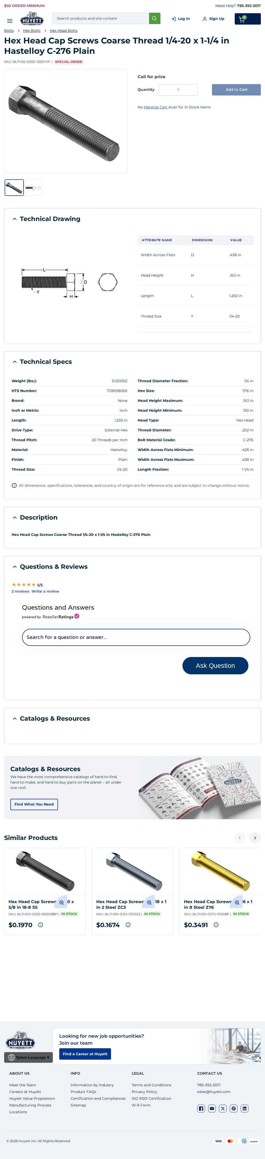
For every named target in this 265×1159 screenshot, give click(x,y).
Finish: (18, 459)
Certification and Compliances (98, 1098)
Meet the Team (22, 1085)
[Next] (255, 838)
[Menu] (10, 21)
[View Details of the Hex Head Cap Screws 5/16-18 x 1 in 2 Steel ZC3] (132, 871)
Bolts (9, 30)
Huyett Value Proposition (32, 1098)
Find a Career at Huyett (85, 1054)
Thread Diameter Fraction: (163, 381)
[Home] (32, 18)
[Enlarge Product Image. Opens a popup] (60, 901)
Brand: (18, 400)
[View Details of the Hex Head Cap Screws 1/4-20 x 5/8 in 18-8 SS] (44, 871)
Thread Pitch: (24, 440)
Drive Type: (22, 430)
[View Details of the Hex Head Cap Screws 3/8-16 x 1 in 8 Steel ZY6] (220, 871)
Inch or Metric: (25, 410)
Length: (19, 420)
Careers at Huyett (25, 1091)
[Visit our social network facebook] (201, 1108)
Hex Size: (146, 390)
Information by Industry (92, 1085)
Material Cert (155, 107)
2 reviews (20, 591)
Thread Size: (23, 469)
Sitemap (78, 1105)
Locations (18, 1112)
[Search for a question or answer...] (136, 637)
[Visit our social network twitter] (223, 1108)
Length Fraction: (153, 469)
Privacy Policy (144, 1091)
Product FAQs (83, 1091)
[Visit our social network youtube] (212, 1108)
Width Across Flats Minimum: (166, 449)
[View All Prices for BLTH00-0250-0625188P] (40, 925)
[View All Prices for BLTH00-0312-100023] (128, 925)
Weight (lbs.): (24, 381)
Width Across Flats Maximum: (166, 459)
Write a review (45, 591)
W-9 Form (141, 1105)
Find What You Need (34, 804)
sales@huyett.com (214, 1091)
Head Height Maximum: (160, 400)
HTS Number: (24, 390)
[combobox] (106, 18)
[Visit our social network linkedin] (244, 1108)
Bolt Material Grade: (156, 440)
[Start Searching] (154, 18)
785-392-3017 (249, 5)
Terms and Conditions (151, 1085)
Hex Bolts (31, 30)
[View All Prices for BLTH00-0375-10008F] (216, 925)
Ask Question (215, 665)
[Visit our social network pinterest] (234, 1108)
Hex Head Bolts (63, 30)
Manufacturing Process (30, 1105)
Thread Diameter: (155, 430)
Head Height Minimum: (160, 410)
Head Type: (148, 420)
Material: (20, 449)
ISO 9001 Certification (151, 1098)
